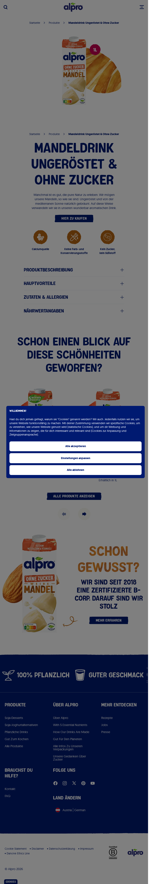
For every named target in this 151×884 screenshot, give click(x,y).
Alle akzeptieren (75, 446)
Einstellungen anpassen (75, 458)
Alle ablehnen (75, 470)
